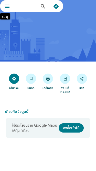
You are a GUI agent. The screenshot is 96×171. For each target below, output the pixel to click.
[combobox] (26, 6)
